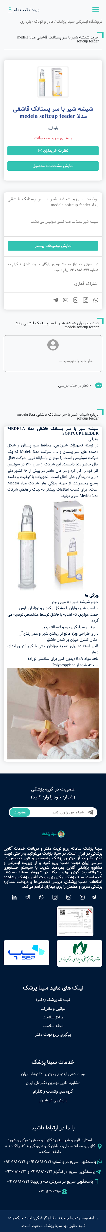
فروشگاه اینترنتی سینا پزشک (79, 21)
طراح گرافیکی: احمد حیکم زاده (32, 1218)
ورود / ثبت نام (26, 10)
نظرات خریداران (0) (53, 150)
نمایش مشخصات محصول (53, 166)
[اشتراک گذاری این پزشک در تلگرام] (53, 301)
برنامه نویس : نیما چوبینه (78, 1218)
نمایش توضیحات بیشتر (53, 246)
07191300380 (50, 1192)
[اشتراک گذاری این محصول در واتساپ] (93, 301)
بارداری (25, 21)
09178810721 (40, 1162)
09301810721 (14, 1162)
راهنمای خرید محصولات (53, 138)
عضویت (20, 812)
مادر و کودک (43, 21)
